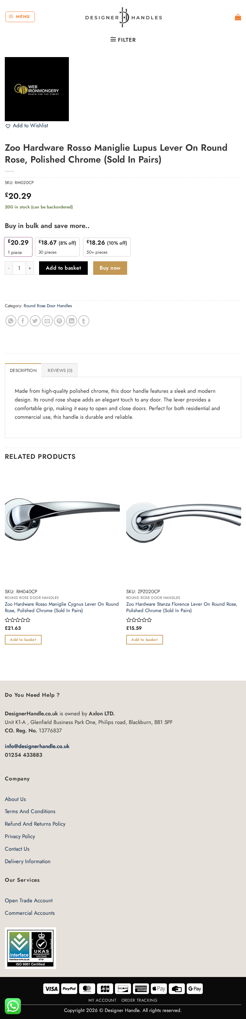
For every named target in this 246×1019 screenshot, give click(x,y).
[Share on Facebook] (23, 320)
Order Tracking (139, 1000)
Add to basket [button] (23, 640)
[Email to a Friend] (47, 320)
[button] (20, 17)
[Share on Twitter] (35, 320)
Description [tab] (23, 370)
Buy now (110, 268)
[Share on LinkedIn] (71, 320)
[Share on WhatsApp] (11, 320)
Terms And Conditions (30, 811)
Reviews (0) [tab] (60, 370)
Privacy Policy (20, 836)
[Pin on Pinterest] (59, 320)
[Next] (241, 574)
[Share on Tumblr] (83, 320)
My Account (102, 1000)
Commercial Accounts (30, 913)
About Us (15, 799)
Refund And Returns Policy (35, 824)
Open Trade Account (29, 900)
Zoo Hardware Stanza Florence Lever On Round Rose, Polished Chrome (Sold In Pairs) (181, 607)
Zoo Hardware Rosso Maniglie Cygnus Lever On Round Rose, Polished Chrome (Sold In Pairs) (62, 607)
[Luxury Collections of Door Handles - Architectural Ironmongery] (123, 17)
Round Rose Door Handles (48, 306)
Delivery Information (28, 861)
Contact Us (17, 849)
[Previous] (5, 574)
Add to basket (63, 268)
